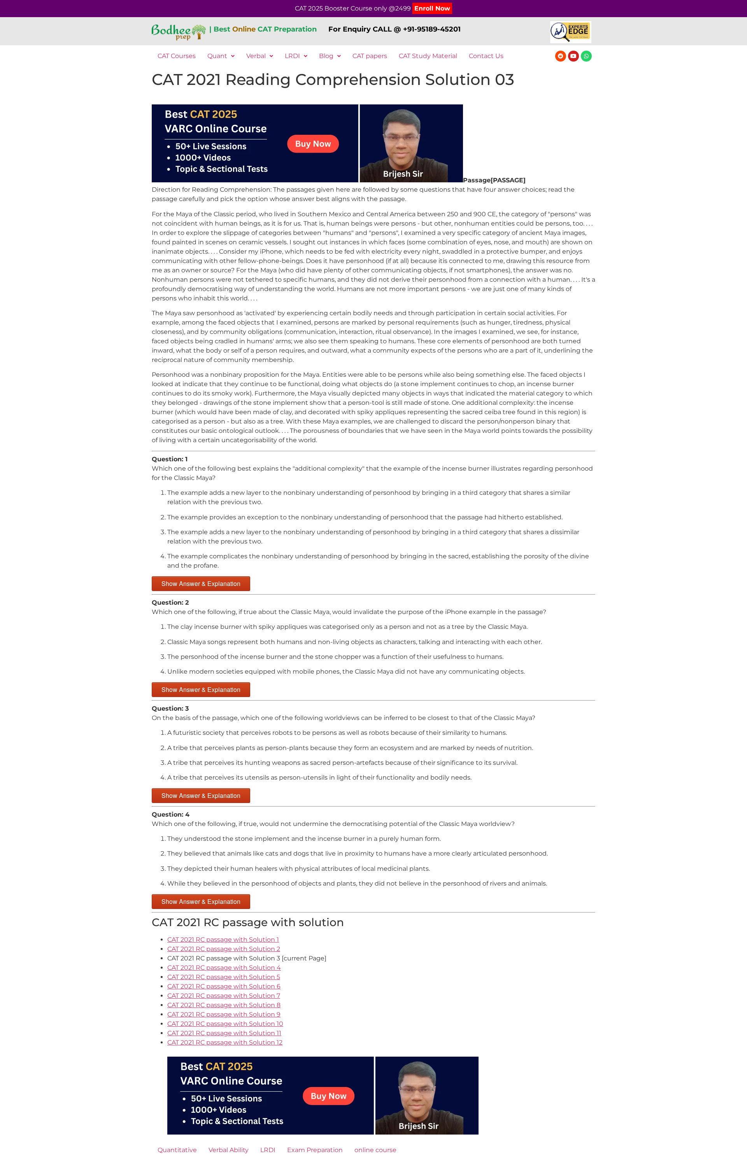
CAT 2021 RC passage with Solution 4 (224, 967)
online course (375, 1150)
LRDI (292, 56)
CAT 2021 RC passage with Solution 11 (224, 1033)
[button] (221, 56)
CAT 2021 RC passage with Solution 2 (223, 949)
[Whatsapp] (586, 56)
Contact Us (486, 56)
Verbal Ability (229, 1150)
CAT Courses (177, 56)
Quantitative (177, 1150)
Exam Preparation (315, 1150)
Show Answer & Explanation (200, 583)
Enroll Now (432, 8)
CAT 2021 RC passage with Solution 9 (224, 1014)
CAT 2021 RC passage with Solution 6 (224, 986)
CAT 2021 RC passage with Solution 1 (223, 939)
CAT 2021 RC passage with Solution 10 (225, 1023)
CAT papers (369, 56)
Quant (217, 56)
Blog (326, 56)
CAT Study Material (428, 56)
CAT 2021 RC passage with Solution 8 (224, 1005)
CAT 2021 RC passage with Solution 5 (223, 977)
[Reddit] (560, 56)
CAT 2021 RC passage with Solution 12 (224, 1042)
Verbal (256, 56)
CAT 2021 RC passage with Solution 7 (223, 995)
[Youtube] (573, 56)
